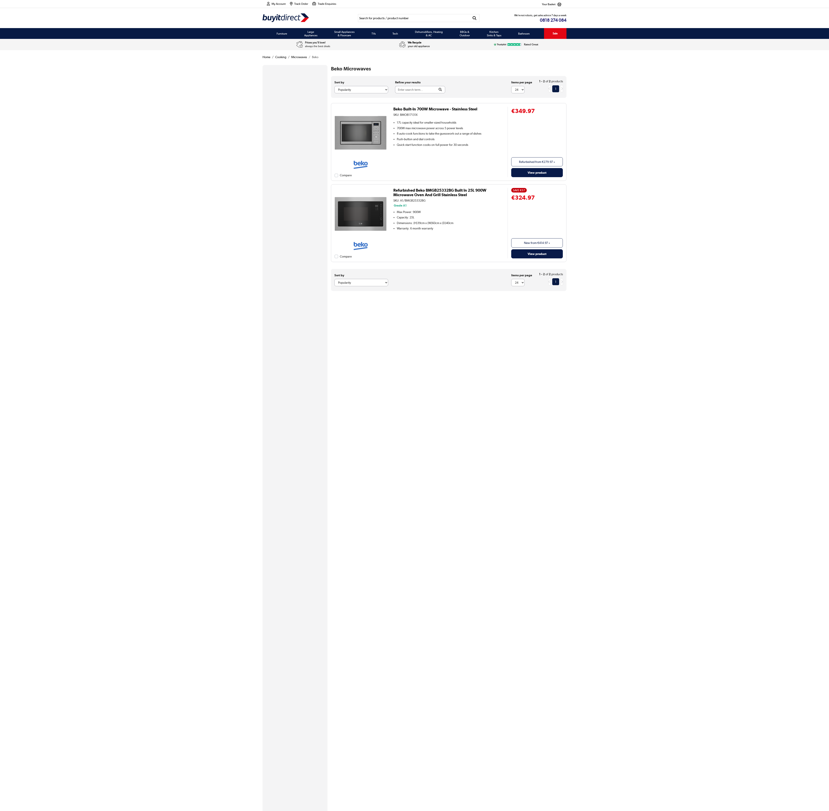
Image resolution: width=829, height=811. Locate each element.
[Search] (475, 18)
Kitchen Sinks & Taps (494, 33)
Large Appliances (310, 33)
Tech (395, 33)
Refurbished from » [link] (537, 162)
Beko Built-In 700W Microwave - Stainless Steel (435, 109)
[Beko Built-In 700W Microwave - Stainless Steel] (360, 159)
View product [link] (537, 172)
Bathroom (524, 33)
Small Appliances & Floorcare (344, 33)
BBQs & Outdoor (465, 33)
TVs (374, 33)
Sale (555, 33)
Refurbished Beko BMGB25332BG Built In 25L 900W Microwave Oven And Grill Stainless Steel (439, 192)
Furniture (282, 33)
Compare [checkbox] (346, 175)
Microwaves (299, 57)
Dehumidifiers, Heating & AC (429, 33)
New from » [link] (537, 243)
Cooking (280, 57)
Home (266, 57)
